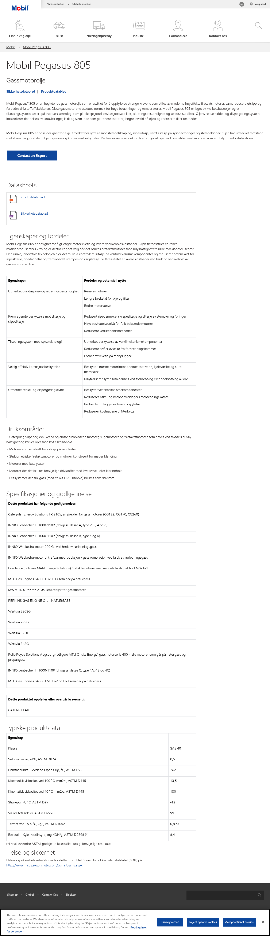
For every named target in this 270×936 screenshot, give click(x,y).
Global (30, 895)
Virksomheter (55, 4)
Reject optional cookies (203, 922)
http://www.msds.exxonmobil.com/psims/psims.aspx (44, 865)
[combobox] (225, 895)
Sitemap (12, 895)
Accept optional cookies (239, 922)
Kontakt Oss (50, 895)
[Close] (263, 922)
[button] (59, 29)
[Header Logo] (20, 5)
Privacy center (170, 922)
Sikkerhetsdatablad (20, 91)
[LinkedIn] (242, 5)
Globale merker (81, 4)
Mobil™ (10, 47)
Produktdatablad (53, 91)
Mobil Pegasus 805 (37, 47)
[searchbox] (220, 895)
